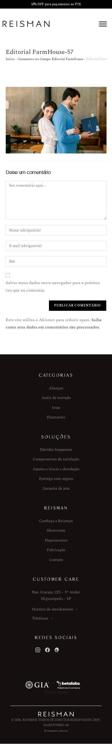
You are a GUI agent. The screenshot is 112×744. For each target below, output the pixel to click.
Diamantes (56, 417)
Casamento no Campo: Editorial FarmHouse (50, 59)
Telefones (40, 618)
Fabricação (56, 550)
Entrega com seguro (56, 479)
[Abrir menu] (103, 24)
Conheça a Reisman (56, 521)
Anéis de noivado (56, 398)
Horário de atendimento (52, 609)
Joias (56, 408)
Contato (56, 560)
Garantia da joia (56, 489)
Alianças (56, 388)
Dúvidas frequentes (56, 450)
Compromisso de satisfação (56, 459)
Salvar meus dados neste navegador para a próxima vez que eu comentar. (53, 286)
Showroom (56, 531)
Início (10, 59)
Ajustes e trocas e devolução (56, 469)
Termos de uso (56, 692)
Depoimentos (56, 540)
